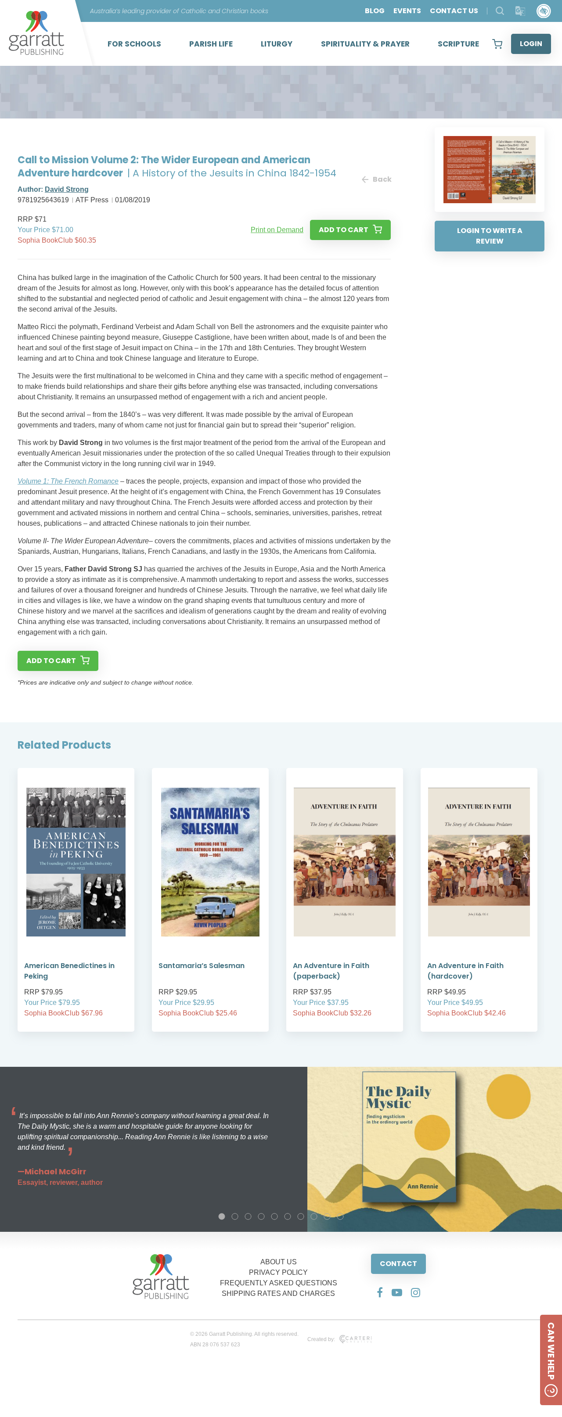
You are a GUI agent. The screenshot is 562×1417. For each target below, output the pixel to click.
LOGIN (531, 44)
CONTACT (398, 1264)
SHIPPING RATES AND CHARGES (278, 1293)
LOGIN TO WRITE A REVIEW (489, 236)
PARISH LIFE (211, 44)
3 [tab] (248, 1216)
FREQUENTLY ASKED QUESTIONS (278, 1283)
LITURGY (276, 44)
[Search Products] (500, 11)
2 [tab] (235, 1216)
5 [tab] (274, 1216)
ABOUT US (278, 1262)
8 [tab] (314, 1216)
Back (382, 179)
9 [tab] (327, 1216)
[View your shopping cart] (497, 44)
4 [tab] (261, 1216)
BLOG (375, 11)
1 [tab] (221, 1216)
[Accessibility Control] (544, 11)
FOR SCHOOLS (134, 44)
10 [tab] (340, 1216)
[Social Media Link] (379, 1292)
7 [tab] (300, 1216)
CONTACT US (454, 11)
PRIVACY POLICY (278, 1272)
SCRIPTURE (458, 44)
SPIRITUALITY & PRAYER (365, 44)
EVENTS (407, 11)
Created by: (321, 1339)
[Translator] (520, 11)
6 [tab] (287, 1216)
